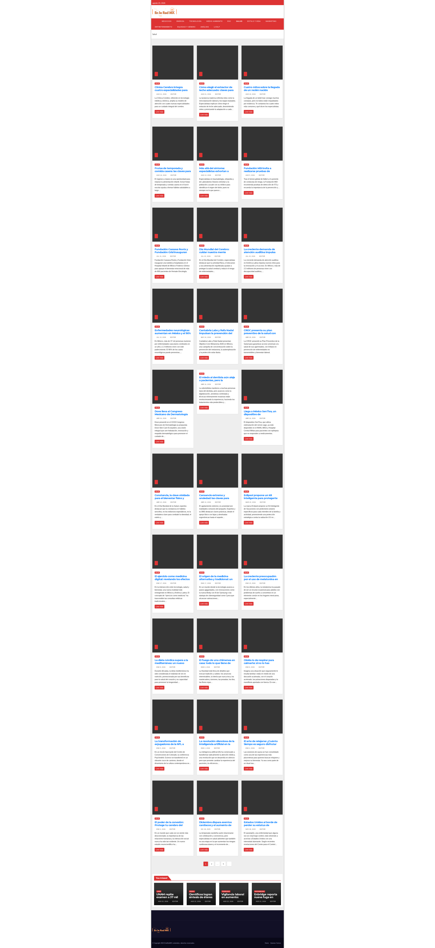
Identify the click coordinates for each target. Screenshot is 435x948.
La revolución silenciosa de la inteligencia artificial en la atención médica (216, 744)
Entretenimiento (163, 27)
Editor (173, 94)
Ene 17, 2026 (161, 583)
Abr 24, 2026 (161, 418)
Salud (239, 21)
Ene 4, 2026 (205, 748)
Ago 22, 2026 (163, 901)
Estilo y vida (254, 21)
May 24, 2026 (206, 337)
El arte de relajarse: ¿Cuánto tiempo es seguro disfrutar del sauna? (261, 744)
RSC (229, 21)
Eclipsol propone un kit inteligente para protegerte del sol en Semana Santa (260, 498)
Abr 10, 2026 (161, 502)
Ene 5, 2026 (161, 748)
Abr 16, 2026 (206, 384)
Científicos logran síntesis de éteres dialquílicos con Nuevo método (200, 898)
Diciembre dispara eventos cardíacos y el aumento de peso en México (215, 825)
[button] (282, 24)
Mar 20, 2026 (251, 502)
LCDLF (217, 27)
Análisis (205, 27)
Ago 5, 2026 (250, 175)
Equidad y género (186, 27)
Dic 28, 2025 (205, 829)
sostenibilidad (259, 891)
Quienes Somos (275, 943)
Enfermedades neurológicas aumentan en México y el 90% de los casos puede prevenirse (173, 333)
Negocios (167, 21)
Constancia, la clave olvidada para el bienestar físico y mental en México (172, 498)
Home (267, 943)
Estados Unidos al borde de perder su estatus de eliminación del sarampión (260, 825)
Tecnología (195, 21)
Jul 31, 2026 (161, 256)
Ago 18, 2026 (161, 175)
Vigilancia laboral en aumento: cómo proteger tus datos (232, 898)
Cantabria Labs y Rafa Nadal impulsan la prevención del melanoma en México (216, 333)
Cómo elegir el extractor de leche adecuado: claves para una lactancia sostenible (216, 90)
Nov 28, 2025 (251, 829)
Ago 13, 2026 (206, 175)
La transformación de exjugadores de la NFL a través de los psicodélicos (170, 744)
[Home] (155, 21)
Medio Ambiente (214, 21)
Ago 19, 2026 (251, 94)
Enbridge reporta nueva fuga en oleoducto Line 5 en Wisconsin (265, 898)
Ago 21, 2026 (161, 94)
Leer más (159, 112)
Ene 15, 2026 (251, 583)
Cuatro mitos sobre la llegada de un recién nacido (262, 89)
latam (159, 891)
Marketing (271, 21)
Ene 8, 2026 (161, 667)
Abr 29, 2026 (251, 337)
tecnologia (226, 891)
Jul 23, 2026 (206, 256)
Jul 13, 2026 (161, 337)
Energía (180, 21)
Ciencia (192, 891)
